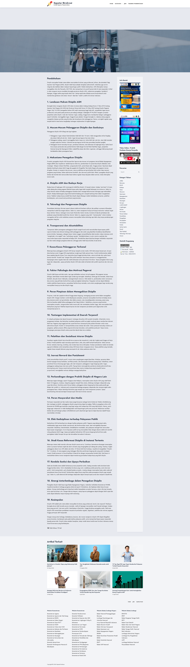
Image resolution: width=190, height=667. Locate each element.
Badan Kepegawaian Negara (105, 631)
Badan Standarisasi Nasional (130, 627)
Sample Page (139, 601)
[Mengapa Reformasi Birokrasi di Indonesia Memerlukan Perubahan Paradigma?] (62, 579)
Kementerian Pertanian (78, 653)
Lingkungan (123, 207)
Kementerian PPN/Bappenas (80, 645)
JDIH (125, 3)
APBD (121, 181)
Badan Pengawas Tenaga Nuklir (131, 618)
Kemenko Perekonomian (79, 614)
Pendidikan (123, 216)
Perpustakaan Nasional (128, 645)
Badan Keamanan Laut (103, 629)
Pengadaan (123, 218)
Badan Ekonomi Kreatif (103, 625)
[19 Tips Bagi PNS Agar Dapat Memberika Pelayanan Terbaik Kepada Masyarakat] (127, 553)
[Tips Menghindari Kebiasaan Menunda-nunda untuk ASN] (95, 553)
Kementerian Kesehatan (53, 631)
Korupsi (122, 203)
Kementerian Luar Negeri (79, 625)
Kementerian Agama (53, 614)
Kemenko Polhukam (77, 616)
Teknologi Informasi (125, 234)
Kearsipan (122, 194)
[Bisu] (136, 162)
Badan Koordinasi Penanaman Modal (107, 636)
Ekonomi (122, 192)
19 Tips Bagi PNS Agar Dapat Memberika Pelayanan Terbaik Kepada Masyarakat (127, 565)
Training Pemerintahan (135, 3)
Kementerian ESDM (52, 625)
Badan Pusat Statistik (127, 623)
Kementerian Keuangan (53, 636)
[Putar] (121, 162)
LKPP (123, 640)
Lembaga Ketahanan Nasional (130, 642)
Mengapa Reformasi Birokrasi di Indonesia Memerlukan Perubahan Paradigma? (59, 591)
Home (111, 3)
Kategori (118, 3)
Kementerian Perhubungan (79, 647)
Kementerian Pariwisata (78, 627)
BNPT (98, 642)
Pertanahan (123, 223)
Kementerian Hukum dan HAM (56, 627)
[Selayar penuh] (138, 162)
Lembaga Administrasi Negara (130, 633)
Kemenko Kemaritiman (53, 642)
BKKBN (99, 633)
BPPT (123, 620)
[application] (130, 158)
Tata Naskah (123, 231)
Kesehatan (122, 198)
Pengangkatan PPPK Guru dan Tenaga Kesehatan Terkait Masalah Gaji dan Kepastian (94, 591)
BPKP (123, 616)
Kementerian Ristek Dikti (79, 655)
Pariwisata (122, 212)
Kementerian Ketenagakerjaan (55, 633)
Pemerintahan (123, 214)
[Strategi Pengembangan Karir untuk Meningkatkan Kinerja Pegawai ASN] (127, 579)
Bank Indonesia (126, 631)
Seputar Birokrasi (63, 3)
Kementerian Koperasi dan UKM (81, 618)
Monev (122, 209)
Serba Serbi (123, 227)
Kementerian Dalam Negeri (55, 620)
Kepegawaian (106, 53)
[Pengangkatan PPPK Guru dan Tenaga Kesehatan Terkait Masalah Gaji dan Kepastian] (95, 579)
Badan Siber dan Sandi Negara (131, 625)
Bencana (122, 183)
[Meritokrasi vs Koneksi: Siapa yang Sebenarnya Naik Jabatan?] (62, 553)
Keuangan (122, 201)
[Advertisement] (95, 18)
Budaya (122, 187)
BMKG (98, 638)
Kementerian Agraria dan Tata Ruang (57, 616)
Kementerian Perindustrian (79, 649)
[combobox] (128, 172)
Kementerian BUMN (52, 618)
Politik (121, 225)
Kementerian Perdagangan (79, 642)
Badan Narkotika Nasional (104, 640)
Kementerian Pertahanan (79, 651)
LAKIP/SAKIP (123, 205)
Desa (121, 190)
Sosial (121, 229)
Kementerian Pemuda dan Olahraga (82, 636)
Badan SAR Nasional (103, 645)
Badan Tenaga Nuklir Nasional (130, 629)
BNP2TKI (124, 614)
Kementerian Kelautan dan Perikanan (57, 629)
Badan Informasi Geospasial (105, 627)
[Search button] (138, 172)
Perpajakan (123, 220)
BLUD (121, 185)
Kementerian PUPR (77, 629)
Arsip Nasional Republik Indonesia (107, 623)
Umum (121, 236)
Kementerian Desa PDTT (54, 623)
